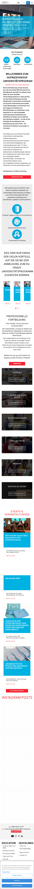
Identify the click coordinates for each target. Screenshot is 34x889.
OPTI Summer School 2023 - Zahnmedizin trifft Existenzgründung (17, 538)
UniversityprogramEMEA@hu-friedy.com (17, 829)
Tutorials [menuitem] (5, 859)
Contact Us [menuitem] (23, 855)
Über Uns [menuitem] (23, 846)
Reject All (17, 880)
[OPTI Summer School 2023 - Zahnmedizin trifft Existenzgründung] (17, 525)
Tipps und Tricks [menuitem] (8, 856)
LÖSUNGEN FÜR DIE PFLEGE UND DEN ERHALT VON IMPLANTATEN (16, 666)
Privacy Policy (6, 872)
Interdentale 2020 (12, 578)
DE (18, 3)
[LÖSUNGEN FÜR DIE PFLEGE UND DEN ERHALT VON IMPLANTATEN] (17, 653)
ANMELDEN (7, 33)
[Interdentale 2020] (17, 568)
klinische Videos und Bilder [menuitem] (9, 847)
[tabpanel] (7, 294)
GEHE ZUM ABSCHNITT (17, 380)
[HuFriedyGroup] (6, 2)
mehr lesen (10, 556)
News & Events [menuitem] (24, 852)
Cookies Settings (17, 875)
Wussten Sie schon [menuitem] (8, 851)
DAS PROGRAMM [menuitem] (25, 849)
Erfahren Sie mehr (17, 177)
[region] (17, 875)
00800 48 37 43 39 (17, 827)
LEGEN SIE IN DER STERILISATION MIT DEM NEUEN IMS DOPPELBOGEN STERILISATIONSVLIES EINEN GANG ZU (16, 625)
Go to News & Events (17, 691)
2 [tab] (18, 308)
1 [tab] (15, 308)
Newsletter (17, 831)
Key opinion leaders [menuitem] (9, 854)
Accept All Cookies (17, 885)
